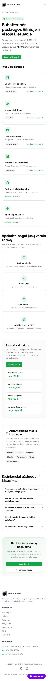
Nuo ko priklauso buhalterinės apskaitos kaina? (19, 499)
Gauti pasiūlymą (10, 57)
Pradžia (5, 12)
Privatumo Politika (10, 674)
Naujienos (6, 624)
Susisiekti (22, 564)
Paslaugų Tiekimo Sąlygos (27, 674)
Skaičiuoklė (7, 627)
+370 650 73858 (25, 570)
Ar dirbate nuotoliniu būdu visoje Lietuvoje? (20, 509)
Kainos (5, 616)
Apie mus (6, 620)
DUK (4, 631)
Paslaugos (6, 612)
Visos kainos (12, 364)
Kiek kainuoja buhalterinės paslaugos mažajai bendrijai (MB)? (22, 490)
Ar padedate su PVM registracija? (20, 526)
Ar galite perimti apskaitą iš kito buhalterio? (20, 518)
